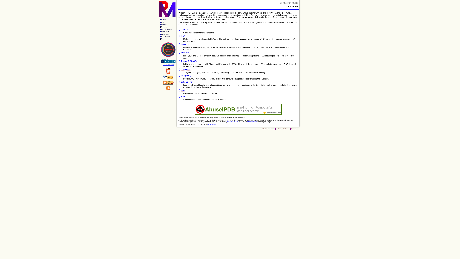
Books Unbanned (168, 65)
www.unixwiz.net (232, 122)
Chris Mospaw (252, 122)
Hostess (164, 24)
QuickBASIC (165, 32)
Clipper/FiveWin (166, 29)
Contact (163, 20)
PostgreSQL (165, 34)
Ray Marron (271, 129)
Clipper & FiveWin (189, 61)
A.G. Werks (212, 124)
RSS (183, 97)
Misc (162, 39)
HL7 (162, 22)
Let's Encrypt (165, 36)
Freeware (164, 27)
